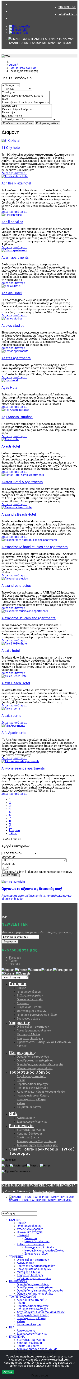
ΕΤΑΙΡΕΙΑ (15, 1219)
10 (10, 827)
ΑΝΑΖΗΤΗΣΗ (10, 875)
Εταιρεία (17, 983)
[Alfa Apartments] (13, 725)
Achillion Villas (12, 222)
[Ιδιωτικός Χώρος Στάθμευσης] (27, 109)
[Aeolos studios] (12, 318)
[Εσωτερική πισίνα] (27, 116)
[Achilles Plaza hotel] (15, 176)
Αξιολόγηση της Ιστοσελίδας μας (37, 1145)
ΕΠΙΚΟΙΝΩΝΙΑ (17, 1336)
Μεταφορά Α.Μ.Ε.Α (28, 1034)
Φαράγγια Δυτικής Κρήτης (33, 1095)
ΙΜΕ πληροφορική (44, 1191)
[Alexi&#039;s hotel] (14, 643)
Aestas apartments (16, 358)
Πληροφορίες (22, 1052)
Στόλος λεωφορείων (30, 995)
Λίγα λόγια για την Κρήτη (32, 1076)
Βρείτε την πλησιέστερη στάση (36, 1265)
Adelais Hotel (12, 293)
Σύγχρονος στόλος (28, 1018)
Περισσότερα (39, 1375)
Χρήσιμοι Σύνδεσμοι (29, 1133)
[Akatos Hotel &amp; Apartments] (23, 474)
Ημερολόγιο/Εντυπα (29, 1007)
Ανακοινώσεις (26, 1117)
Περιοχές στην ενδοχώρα (32, 1087)
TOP (4, 916)
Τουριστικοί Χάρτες (29, 1107)
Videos (21, 1103)
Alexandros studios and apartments (29, 618)
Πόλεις (21, 1080)
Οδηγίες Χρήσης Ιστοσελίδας (35, 1068)
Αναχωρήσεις (25, 1262)
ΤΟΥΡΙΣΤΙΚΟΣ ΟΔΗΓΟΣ (22, 67)
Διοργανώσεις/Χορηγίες (32, 1121)
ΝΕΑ (13, 1113)
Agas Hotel (10, 387)
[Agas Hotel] (10, 380)
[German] (34, 970)
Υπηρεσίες (19, 1022)
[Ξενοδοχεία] (25, 92)
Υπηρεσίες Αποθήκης (30, 1038)
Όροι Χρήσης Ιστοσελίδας (33, 1056)
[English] (8, 970)
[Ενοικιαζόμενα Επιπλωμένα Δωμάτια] (25, 96)
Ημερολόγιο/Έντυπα (37, 1241)
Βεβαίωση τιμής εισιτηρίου (34, 1278)
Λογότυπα (23, 1003)
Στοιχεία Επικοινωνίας (31, 1129)
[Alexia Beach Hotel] (14, 676)
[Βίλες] (25, 99)
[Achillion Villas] (12, 214)
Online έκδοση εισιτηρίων (33, 1026)
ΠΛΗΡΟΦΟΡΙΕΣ (18, 1281)
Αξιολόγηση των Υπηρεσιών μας (37, 1141)
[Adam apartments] (14, 250)
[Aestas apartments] (15, 351)
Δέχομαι (7, 1372)
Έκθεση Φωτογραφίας (31, 1244)
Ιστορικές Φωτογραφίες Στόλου (37, 1014)
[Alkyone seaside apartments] (20, 761)
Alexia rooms (11, 716)
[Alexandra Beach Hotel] (17, 507)
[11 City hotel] (11, 140)
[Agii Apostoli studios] (15, 409)
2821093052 (67, 7)
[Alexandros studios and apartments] (25, 611)
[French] (21, 970)
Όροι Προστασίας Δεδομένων (35, 1060)
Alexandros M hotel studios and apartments (35, 547)
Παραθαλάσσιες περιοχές (33, 1305)
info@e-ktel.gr (67, 14)
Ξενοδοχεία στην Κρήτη (31, 1099)
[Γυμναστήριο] (27, 112)
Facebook (15, 957)
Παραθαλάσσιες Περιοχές (33, 1084)
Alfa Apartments (14, 733)
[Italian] (47, 970)
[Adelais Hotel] (11, 286)
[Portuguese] (62, 970)
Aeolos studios (13, 325)
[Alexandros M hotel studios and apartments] (30, 539)
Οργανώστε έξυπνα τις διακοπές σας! (32, 889)
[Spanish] (23, 973)
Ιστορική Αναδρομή (29, 991)
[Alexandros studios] (15, 578)
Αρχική (13, 64)
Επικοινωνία (21, 1125)
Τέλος (13, 833)
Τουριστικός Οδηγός (29, 1072)
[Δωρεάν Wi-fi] (27, 106)
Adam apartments (15, 257)
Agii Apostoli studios (17, 417)
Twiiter (13, 960)
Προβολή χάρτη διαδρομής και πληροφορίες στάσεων (38, 871)
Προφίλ (21, 987)
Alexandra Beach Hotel (19, 514)
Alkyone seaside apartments (23, 768)
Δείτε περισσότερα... (14, 173)
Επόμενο (14, 830)
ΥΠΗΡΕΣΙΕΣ (16, 1256)
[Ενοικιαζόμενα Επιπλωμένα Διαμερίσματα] (25, 102)
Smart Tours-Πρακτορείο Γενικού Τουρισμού (42, 1151)
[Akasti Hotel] (10, 439)
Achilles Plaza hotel (16, 183)
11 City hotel (11, 148)
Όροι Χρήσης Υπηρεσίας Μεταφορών (40, 1064)
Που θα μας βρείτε (28, 1137)
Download (23, 1235)
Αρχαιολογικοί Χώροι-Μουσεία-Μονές (41, 1091)
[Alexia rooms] (11, 708)
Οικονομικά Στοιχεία (30, 999)
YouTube (14, 963)
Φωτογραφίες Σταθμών (31, 1010)
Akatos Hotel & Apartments (22, 482)
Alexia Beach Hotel (16, 683)
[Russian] (8, 973)
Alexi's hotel (11, 651)
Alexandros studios (16, 586)
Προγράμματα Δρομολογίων (34, 1030)
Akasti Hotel (11, 446)
